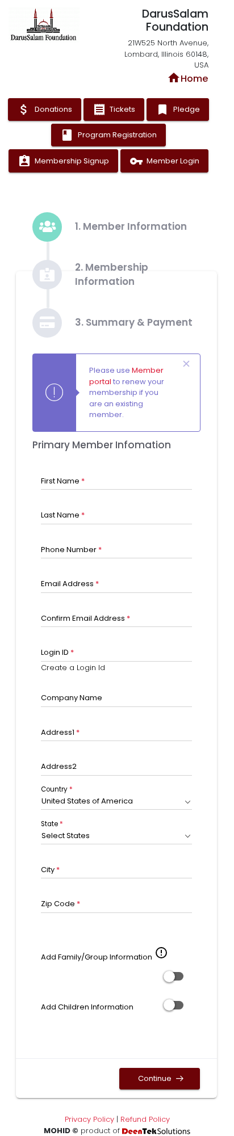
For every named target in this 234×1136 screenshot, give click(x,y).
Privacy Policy (89, 1119)
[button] (117, 801)
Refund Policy (145, 1119)
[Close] (186, 364)
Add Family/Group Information (96, 957)
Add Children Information (87, 1007)
